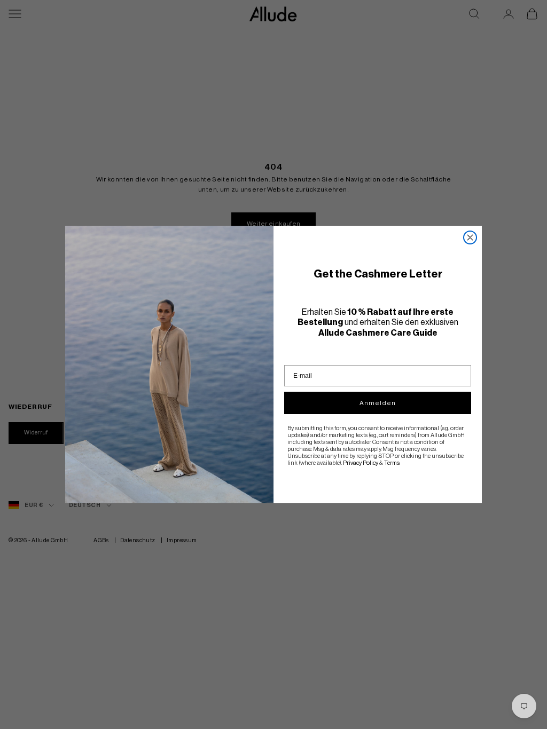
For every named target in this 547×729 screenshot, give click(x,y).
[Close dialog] (470, 237)
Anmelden (378, 403)
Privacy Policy (360, 463)
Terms (392, 463)
